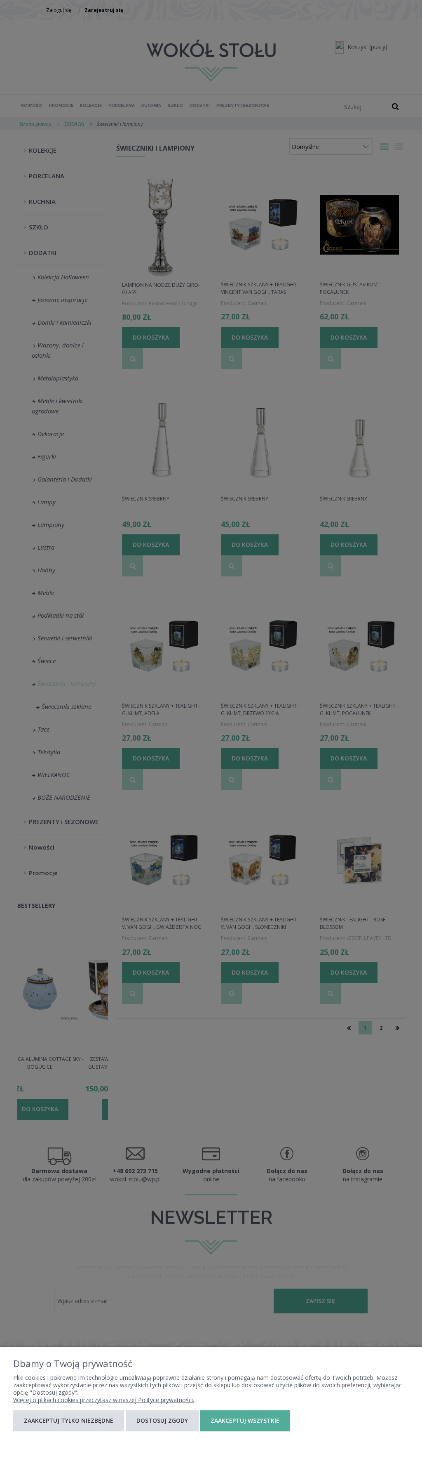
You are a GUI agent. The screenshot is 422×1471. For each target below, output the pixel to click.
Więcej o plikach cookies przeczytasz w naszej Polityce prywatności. (103, 1400)
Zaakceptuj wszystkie (245, 1420)
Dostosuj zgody (162, 1420)
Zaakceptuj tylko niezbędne (68, 1420)
